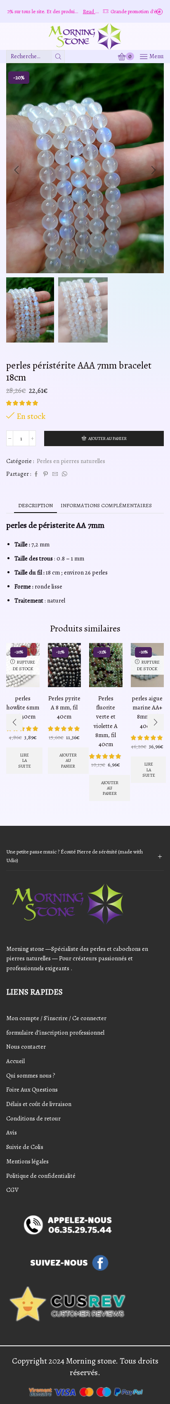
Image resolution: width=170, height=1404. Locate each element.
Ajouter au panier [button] (68, 760)
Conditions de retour (33, 1118)
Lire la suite (24, 760)
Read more (78, 11)
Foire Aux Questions (32, 1089)
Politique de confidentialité (41, 1176)
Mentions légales (27, 1161)
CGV (12, 1190)
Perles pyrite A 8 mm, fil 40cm (64, 707)
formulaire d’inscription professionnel (55, 1032)
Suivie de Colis (24, 1147)
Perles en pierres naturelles (71, 461)
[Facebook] (36, 474)
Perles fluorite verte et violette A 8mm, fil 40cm (106, 721)
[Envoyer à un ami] (55, 474)
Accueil (15, 1061)
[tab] (35, 505)
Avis (11, 1132)
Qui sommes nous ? (30, 1075)
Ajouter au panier (107, 438)
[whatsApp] (63, 474)
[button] (16, 170)
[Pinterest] (45, 474)
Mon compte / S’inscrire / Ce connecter (56, 1018)
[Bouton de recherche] (58, 56)
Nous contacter (26, 1046)
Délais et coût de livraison (38, 1104)
